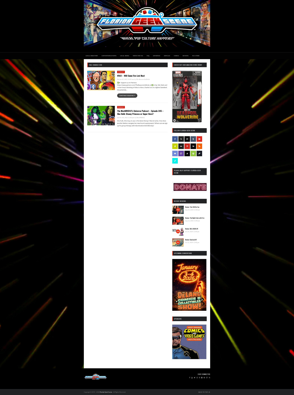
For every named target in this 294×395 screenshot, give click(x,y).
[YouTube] (199, 139)
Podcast (121, 72)
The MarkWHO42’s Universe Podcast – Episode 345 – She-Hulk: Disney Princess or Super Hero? (140, 112)
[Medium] (193, 146)
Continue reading (126, 95)
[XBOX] (193, 153)
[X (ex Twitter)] (181, 139)
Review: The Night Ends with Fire (194, 218)
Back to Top (203, 392)
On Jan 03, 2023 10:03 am (125, 79)
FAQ (148, 55)
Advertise (156, 55)
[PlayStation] (187, 153)
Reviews (186, 55)
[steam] (199, 153)
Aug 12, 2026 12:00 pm (192, 221)
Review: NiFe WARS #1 (191, 228)
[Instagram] (187, 139)
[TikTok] (175, 160)
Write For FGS (138, 55)
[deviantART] (175, 146)
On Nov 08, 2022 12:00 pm (125, 117)
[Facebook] (175, 139)
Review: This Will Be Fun (192, 207)
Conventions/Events (109, 55)
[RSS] (199, 146)
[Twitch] (181, 153)
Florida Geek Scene (106, 392)
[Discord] (175, 153)
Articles (167, 55)
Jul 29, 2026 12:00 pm (192, 231)
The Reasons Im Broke (143, 79)
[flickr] (181, 146)
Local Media (124, 55)
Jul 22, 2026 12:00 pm (192, 242)
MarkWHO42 (140, 117)
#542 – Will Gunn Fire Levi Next (131, 75)
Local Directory (92, 55)
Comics (176, 55)
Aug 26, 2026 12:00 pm (192, 210)
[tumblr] (193, 139)
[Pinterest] (187, 146)
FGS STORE (195, 55)
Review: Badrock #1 (191, 239)
